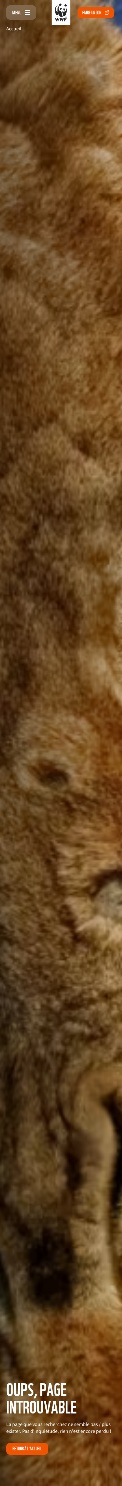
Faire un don (91, 13)
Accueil (13, 28)
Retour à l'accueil (27, 1449)
